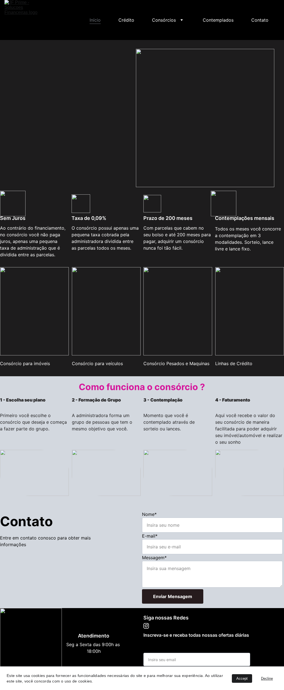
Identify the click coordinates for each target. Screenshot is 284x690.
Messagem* (154, 557)
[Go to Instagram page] (274, 20)
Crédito (126, 20)
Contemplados (218, 20)
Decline (267, 678)
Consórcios (164, 20)
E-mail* (150, 536)
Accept (242, 678)
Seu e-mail (154, 649)
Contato (259, 20)
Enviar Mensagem (172, 596)
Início (95, 20)
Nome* (149, 514)
